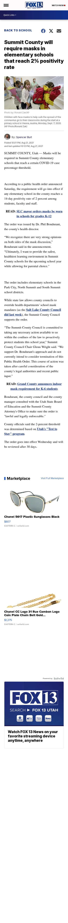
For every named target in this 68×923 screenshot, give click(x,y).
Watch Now (58, 5)
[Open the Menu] (6, 5)
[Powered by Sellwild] (59, 678)
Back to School (18, 30)
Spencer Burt (24, 137)
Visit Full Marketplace (52, 478)
